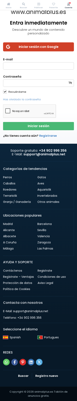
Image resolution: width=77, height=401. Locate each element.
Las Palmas (45, 248)
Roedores (9, 190)
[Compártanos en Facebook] (14, 362)
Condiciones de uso (52, 277)
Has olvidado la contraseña (22, 99)
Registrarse (48, 136)
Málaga (8, 248)
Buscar (23, 376)
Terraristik (10, 196)
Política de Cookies (16, 289)
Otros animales (48, 202)
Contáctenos (12, 271)
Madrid (8, 224)
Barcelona (44, 224)
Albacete (9, 236)
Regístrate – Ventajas (18, 277)
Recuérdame (17, 92)
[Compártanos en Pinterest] (23, 362)
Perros (7, 177)
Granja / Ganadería (17, 202)
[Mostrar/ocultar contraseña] (70, 83)
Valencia (43, 236)
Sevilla (41, 230)
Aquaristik (44, 190)
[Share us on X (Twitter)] (39, 362)
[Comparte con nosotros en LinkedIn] (31, 362)
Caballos (9, 183)
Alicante (9, 230)
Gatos (41, 177)
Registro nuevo (46, 376)
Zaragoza (44, 242)
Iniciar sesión (38, 126)
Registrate (45, 271)
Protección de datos (17, 283)
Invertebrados (47, 196)
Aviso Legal (45, 283)
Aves (40, 183)
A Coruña (9, 242)
